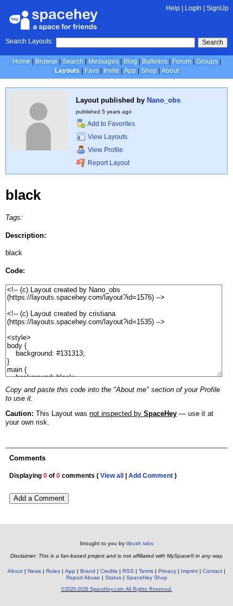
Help (173, 8)
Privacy (167, 571)
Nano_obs (163, 100)
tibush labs (139, 543)
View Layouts (106, 137)
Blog (130, 61)
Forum (181, 61)
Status (113, 577)
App (130, 70)
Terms (146, 571)
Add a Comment (39, 498)
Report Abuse (83, 577)
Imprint (189, 571)
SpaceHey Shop (146, 577)
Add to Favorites (110, 124)
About (170, 70)
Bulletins (154, 61)
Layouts (67, 70)
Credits (109, 571)
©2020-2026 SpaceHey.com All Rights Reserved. (116, 589)
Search (212, 42)
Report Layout (108, 163)
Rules (53, 571)
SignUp (217, 8)
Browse (46, 61)
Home (21, 61)
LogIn (193, 8)
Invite (111, 70)
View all (112, 475)
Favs (92, 70)
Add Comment (150, 475)
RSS (128, 571)
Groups (207, 61)
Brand (87, 571)
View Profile (104, 150)
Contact (212, 571)
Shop (149, 70)
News (34, 571)
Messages (103, 61)
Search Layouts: (29, 41)
